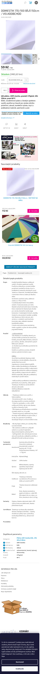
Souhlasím (20, 669)
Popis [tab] (4, 273)
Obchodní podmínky (7, 586)
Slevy (3, 578)
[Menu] (36, 3)
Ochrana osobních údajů (8, 589)
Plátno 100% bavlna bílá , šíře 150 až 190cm (27, 539)
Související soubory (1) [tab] (25, 273)
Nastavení (20, 662)
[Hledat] (25, 3)
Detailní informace (6, 118)
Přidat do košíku (20, 90)
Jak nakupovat (5, 573)
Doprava (3, 575)
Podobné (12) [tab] (12, 273)
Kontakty (4, 584)
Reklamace (4, 581)
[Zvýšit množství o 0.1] (8, 89)
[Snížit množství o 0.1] (8, 91)
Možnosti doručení (29, 84)
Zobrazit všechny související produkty (20, 267)
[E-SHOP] (20, 113)
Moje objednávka (6, 592)
